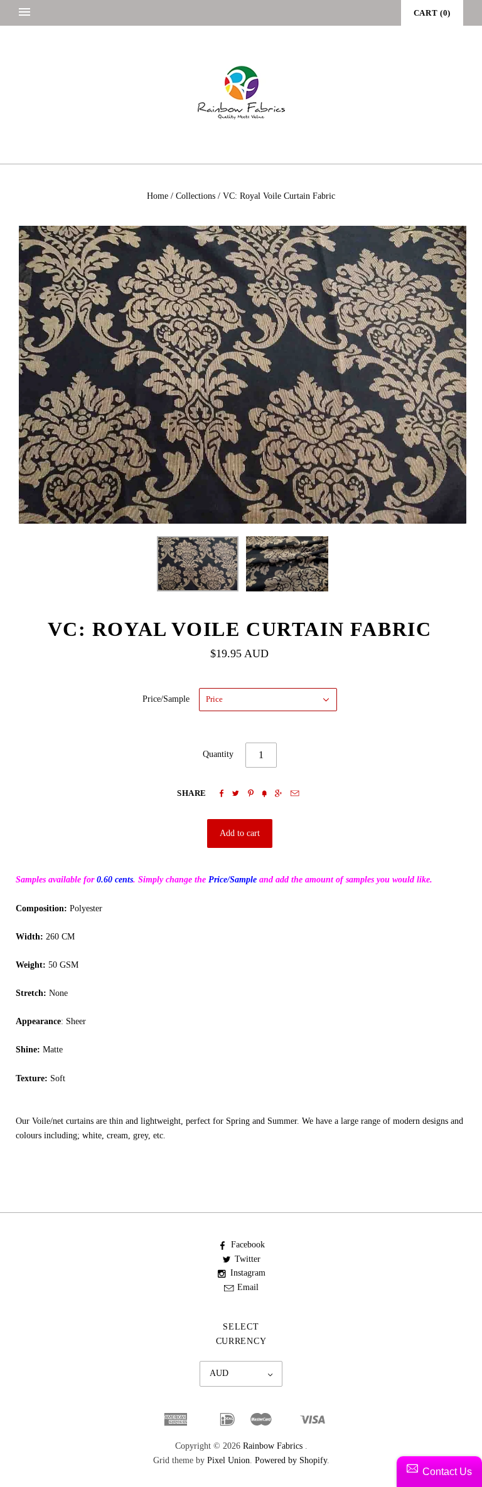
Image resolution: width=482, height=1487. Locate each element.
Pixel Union (228, 1460)
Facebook (248, 1244)
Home (157, 196)
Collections (195, 196)
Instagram (247, 1273)
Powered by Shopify (291, 1460)
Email (248, 1287)
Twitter (247, 1259)
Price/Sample (166, 699)
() (432, 13)
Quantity (218, 754)
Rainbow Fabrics (273, 1446)
